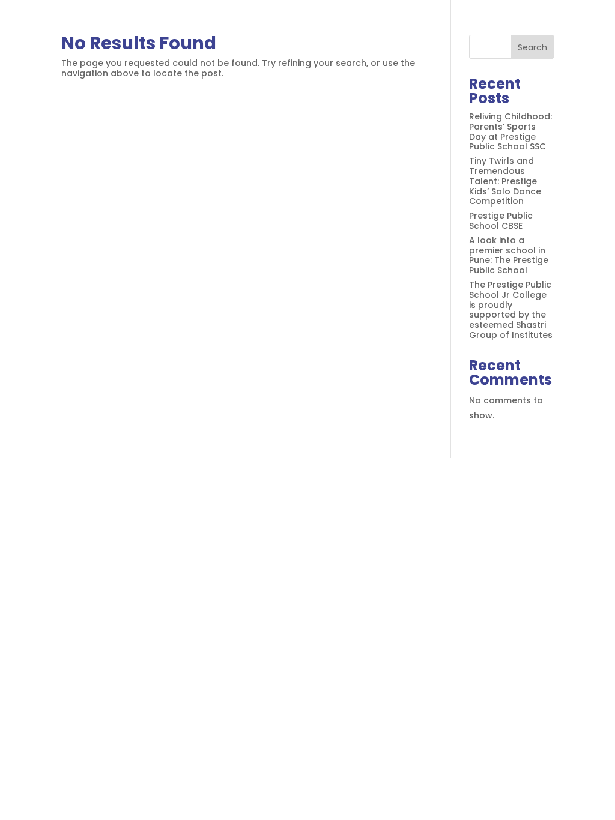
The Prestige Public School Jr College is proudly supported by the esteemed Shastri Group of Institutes (511, 310)
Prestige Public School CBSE (501, 221)
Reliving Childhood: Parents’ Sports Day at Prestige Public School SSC (510, 131)
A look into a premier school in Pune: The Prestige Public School (508, 255)
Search (532, 47)
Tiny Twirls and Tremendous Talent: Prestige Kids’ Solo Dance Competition (505, 181)
